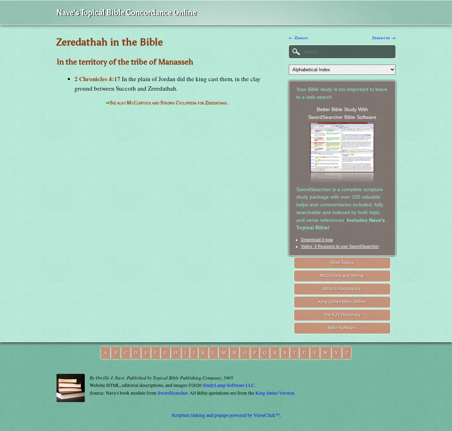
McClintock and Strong (342, 275)
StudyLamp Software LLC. (229, 385)
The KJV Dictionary (342, 314)
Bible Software (342, 328)
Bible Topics (342, 262)
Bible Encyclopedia (342, 288)
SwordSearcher (172, 393)
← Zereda (298, 37)
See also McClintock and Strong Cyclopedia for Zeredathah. (169, 103)
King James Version (274, 393)
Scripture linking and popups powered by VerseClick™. (226, 415)
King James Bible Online (342, 301)
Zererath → (384, 37)
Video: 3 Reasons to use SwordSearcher (340, 246)
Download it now (317, 239)
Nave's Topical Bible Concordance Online (126, 12)
